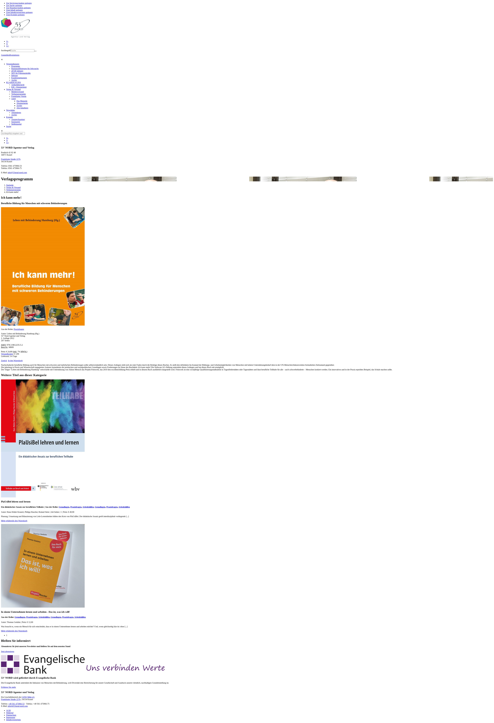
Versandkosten (7, 354)
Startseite (10, 185)
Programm (15, 66)
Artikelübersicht (17, 85)
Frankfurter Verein (18, 96)
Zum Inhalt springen (14, 10)
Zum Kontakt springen (15, 15)
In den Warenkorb (15, 361)
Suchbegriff (6, 50)
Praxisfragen (19, 329)
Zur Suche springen (14, 5)
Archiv (14, 80)
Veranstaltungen (12, 64)
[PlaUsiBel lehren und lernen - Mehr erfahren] (43, 497)
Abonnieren (16, 112)
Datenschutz (11, 715)
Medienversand (17, 92)
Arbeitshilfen (88, 507)
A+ (7, 46)
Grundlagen (64, 507)
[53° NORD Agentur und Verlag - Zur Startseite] (15, 37)
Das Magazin (21, 101)
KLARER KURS (13, 82)
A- (7, 41)
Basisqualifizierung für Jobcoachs (25, 68)
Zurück (4, 361)
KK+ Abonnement (19, 87)
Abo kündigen (22, 108)
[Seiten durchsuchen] (35, 51)
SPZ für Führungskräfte (21, 73)
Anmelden (5, 55)
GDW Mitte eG (28, 697)
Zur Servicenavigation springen (19, 3)
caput (13, 99)
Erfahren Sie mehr (8, 687)
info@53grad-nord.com (17, 172)
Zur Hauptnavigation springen (18, 8)
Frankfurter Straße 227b (10, 159)
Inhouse (14, 75)
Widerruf (9, 713)
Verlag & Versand (13, 89)
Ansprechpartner (18, 119)
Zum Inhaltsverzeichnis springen (19, 12)
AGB (8, 710)
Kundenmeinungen (19, 78)
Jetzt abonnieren (7, 651)
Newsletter (10, 110)
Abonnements (22, 103)
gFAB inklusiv (17, 71)
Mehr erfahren (7, 521)
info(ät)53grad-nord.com (18, 706)
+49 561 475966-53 (16, 704)
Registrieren (14, 55)
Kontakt (9, 117)
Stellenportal (16, 124)
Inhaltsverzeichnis (13, 720)
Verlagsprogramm (18, 94)
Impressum (10, 717)
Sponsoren (15, 122)
